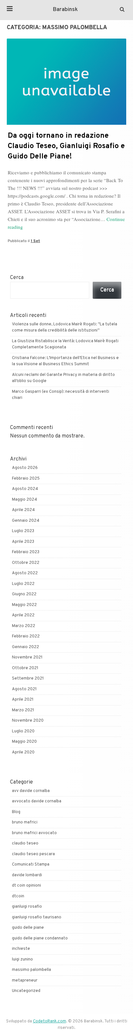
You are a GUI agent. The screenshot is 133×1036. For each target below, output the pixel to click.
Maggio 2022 (24, 605)
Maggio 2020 (24, 741)
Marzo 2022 (23, 626)
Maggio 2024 (24, 499)
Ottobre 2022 (25, 562)
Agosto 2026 (25, 468)
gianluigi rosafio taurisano (36, 917)
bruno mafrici (24, 822)
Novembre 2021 (27, 657)
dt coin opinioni (26, 885)
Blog (16, 812)
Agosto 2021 (24, 689)
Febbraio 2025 (26, 478)
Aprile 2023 (23, 541)
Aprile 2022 (23, 615)
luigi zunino (22, 959)
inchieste (21, 948)
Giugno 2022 (24, 594)
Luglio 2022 (23, 584)
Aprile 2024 (23, 510)
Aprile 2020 (23, 752)
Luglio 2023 (23, 531)
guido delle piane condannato (40, 938)
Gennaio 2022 (25, 647)
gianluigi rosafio (27, 906)
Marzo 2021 (23, 710)
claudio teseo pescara (33, 854)
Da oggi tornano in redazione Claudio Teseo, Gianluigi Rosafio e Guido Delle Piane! (66, 146)
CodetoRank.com (49, 1021)
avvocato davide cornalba (36, 801)
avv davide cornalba (31, 791)
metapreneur (24, 980)
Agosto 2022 (25, 573)
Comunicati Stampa (30, 864)
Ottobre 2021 (25, 668)
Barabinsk (65, 9)
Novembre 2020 (28, 720)
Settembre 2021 (28, 678)
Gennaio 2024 (25, 520)
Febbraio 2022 (26, 636)
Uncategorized (26, 991)
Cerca (17, 277)
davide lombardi (27, 875)
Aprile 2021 (23, 699)
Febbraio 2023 (25, 552)
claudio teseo (25, 843)
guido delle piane (28, 927)
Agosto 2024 (25, 489)
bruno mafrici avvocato (34, 833)
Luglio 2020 (23, 731)
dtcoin (18, 896)
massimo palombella (31, 969)
